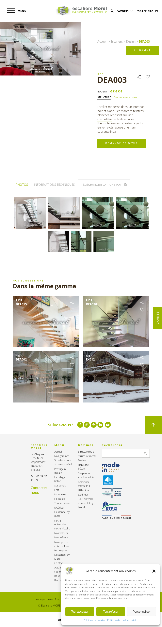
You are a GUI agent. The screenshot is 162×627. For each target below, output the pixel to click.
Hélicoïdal (60, 498)
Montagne (60, 494)
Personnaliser (142, 611)
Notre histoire (62, 528)
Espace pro (145, 11)
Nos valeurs (61, 533)
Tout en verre (62, 503)
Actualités (59, 567)
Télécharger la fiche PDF (101, 184)
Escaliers (117, 41)
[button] (154, 571)
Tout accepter (79, 611)
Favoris (123, 11)
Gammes (157, 317)
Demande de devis (121, 143)
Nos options (61, 542)
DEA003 (112, 79)
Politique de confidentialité (121, 620)
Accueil (102, 41)
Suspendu (60, 485)
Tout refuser (110, 611)
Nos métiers (61, 537)
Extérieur (59, 507)
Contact (58, 563)
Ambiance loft (86, 477)
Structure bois (62, 460)
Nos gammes (61, 456)
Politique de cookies (94, 620)
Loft (56, 490)
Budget (102, 91)
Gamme (145, 50)
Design (131, 41)
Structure (104, 97)
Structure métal (63, 464)
